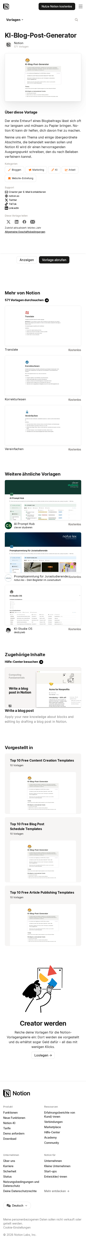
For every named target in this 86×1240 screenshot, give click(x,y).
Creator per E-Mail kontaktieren (27, 191)
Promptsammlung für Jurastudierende (41, 576)
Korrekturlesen (15, 399)
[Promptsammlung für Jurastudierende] (43, 552)
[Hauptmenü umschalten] (80, 6)
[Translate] (43, 326)
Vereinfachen (14, 449)
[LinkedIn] (16, 221)
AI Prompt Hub (24, 524)
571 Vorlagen (21, 46)
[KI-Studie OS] (43, 605)
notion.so (14, 195)
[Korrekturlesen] (43, 375)
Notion (18, 43)
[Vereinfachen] (43, 425)
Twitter (13, 199)
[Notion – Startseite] (6, 6)
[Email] (32, 221)
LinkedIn (14, 208)
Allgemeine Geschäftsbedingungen (25, 231)
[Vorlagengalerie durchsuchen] (76, 20)
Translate (11, 349)
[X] (8, 221)
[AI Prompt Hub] (43, 500)
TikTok (13, 203)
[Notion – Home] (43, 1093)
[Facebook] (24, 221)
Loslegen (43, 1055)
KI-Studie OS (23, 629)
